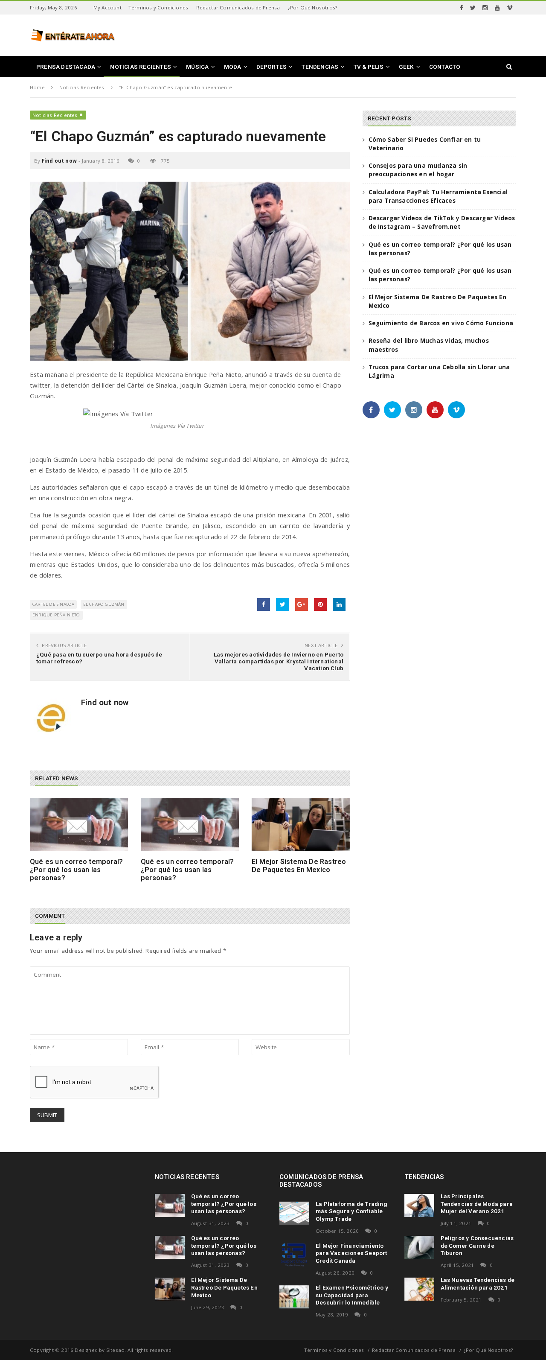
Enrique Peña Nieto (56, 615)
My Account (107, 7)
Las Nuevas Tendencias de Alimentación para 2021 (478, 1283)
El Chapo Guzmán (104, 604)
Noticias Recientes (55, 115)
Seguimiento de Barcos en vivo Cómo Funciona (441, 323)
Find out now (59, 161)
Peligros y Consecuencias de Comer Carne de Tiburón (477, 1246)
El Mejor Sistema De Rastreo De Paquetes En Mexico (299, 866)
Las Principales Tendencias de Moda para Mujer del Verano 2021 (477, 1204)
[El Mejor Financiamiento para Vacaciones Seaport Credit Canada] (294, 1255)
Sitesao (115, 1350)
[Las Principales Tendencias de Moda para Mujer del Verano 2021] (419, 1205)
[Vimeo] (509, 8)
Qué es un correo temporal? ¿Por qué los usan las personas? (76, 870)
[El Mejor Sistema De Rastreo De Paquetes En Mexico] (301, 824)
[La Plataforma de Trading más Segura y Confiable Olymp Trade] (294, 1213)
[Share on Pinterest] (320, 604)
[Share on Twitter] (282, 604)
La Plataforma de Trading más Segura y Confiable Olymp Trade (351, 1211)
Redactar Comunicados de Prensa (238, 7)
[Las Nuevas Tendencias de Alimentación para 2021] (419, 1289)
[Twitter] (473, 8)
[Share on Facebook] (263, 604)
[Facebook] (461, 8)
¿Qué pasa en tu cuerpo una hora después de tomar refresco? (99, 658)
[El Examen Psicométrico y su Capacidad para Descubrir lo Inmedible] (294, 1296)
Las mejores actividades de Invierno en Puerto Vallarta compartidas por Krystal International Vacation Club (278, 661)
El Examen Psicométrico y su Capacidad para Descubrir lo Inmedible (352, 1295)
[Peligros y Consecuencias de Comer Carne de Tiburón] (419, 1247)
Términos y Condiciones (158, 7)
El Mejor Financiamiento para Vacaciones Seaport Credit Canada (351, 1253)
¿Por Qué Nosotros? (312, 7)
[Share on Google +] (301, 604)
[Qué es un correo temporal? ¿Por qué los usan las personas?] (79, 824)
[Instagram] (485, 8)
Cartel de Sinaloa (53, 604)
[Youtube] (497, 8)
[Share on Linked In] (339, 604)
